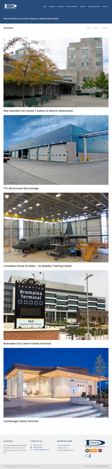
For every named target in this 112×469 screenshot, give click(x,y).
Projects (95, 27)
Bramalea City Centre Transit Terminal (27, 343)
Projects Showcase (63, 445)
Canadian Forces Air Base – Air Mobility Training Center (38, 266)
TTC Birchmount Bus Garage (21, 188)
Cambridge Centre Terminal (21, 421)
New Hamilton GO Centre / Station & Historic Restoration (38, 111)
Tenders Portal (62, 448)
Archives (8, 27)
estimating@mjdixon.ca (41, 450)
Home (88, 27)
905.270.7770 (37, 445)
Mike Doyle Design (103, 466)
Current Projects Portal (65, 450)
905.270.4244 (37, 447)
